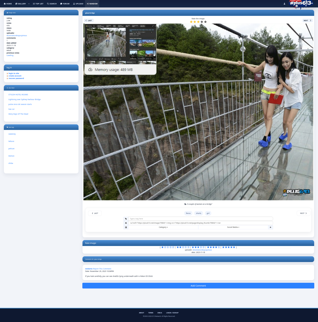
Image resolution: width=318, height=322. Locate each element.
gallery (21, 3)
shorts (198, 213)
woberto (89, 269)
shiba (10, 163)
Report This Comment (102, 269)
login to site (14, 73)
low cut (11, 109)
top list (39, 3)
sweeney (12, 134)
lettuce (11, 141)
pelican (11, 148)
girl (208, 213)
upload (79, 3)
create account (15, 76)
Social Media (232, 227)
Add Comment (198, 285)
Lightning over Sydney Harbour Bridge (24, 99)
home (9, 3)
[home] (300, 3)
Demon (11, 156)
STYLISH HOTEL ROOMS (18, 94)
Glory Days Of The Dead (18, 114)
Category (163, 227)
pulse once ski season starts (20, 104)
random (93, 3)
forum (66, 3)
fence (188, 213)
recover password (16, 78)
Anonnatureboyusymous (17, 35)
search (53, 3)
